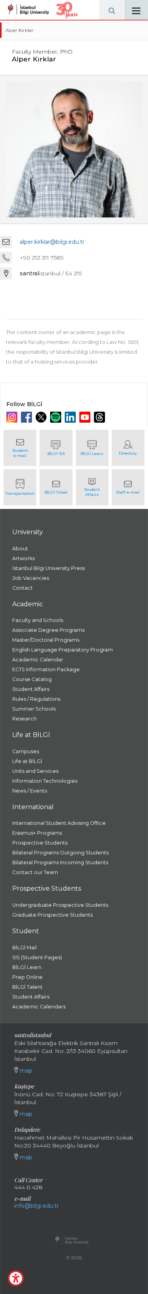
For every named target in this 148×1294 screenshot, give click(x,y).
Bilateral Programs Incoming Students (60, 862)
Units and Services (35, 771)
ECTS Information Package (46, 669)
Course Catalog (32, 679)
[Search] (112, 10)
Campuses (25, 751)
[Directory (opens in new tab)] (128, 448)
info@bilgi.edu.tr (36, 1205)
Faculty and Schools (37, 620)
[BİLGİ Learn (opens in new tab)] (92, 448)
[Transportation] (20, 487)
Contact (22, 588)
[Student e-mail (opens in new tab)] (20, 448)
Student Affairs (30, 689)
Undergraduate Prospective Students (60, 905)
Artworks (23, 558)
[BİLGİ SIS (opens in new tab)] (55, 448)
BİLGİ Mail (24, 948)
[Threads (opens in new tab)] (100, 417)
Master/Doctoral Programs (45, 640)
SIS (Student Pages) (37, 957)
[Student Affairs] (92, 487)
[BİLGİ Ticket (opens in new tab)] (55, 487)
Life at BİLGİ (27, 761)
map (25, 1070)
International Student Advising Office (59, 823)
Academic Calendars (39, 1007)
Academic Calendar (37, 660)
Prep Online (27, 977)
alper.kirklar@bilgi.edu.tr (52, 241)
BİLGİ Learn (26, 967)
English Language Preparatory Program (62, 650)
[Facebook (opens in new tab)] (27, 417)
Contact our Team (35, 872)
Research (24, 719)
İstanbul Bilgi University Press (48, 568)
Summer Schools (34, 709)
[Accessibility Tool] (16, 1278)
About (20, 548)
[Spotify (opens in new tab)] (56, 417)
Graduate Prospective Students (52, 915)
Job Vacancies (30, 578)
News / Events (29, 791)
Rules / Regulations (36, 699)
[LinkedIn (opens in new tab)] (71, 417)
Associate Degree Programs (48, 630)
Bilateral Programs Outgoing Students (60, 853)
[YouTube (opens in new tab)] (85, 417)
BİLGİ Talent (27, 987)
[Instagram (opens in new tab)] (12, 417)
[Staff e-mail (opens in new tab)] (128, 487)
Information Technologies (44, 781)
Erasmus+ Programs (37, 833)
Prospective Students (39, 843)
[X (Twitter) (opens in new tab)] (42, 417)
